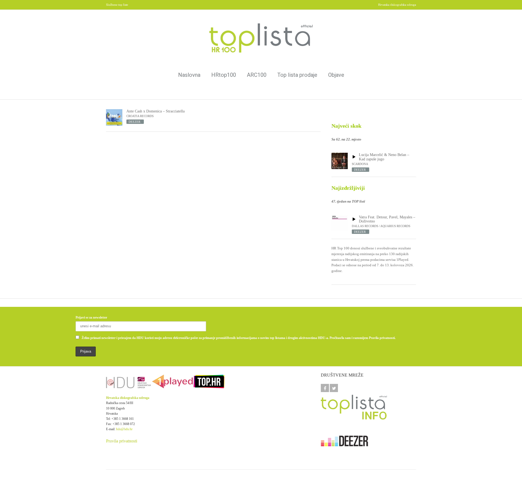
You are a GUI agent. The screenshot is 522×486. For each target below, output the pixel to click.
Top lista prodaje (297, 75)
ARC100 (256, 75)
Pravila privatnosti (121, 441)
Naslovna (189, 75)
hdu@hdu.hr (124, 429)
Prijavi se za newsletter (91, 317)
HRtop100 (223, 75)
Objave (336, 75)
